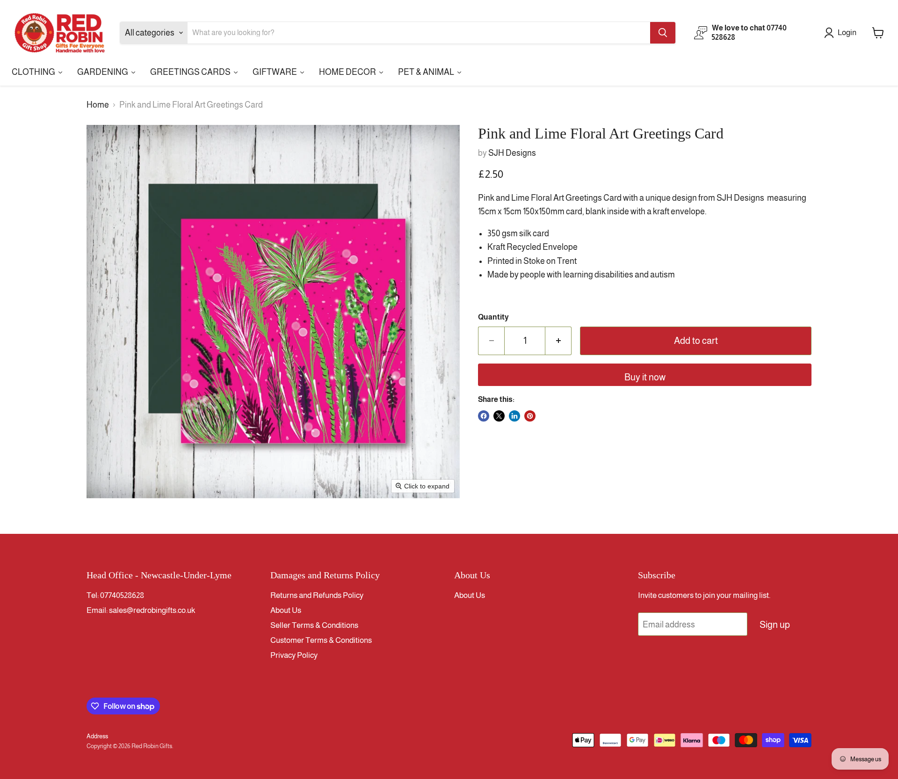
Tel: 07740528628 (115, 595)
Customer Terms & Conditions (321, 640)
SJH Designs (512, 153)
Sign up (775, 624)
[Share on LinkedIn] (514, 416)
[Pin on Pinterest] (530, 416)
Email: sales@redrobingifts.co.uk (141, 610)
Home (98, 104)
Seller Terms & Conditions (314, 625)
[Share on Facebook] (483, 416)
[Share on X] (499, 416)
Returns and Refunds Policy (316, 595)
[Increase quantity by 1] (558, 341)
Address (97, 736)
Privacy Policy (294, 655)
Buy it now (645, 377)
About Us (285, 610)
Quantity (493, 317)
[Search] (662, 33)
